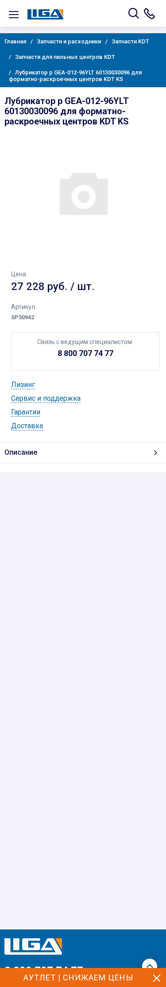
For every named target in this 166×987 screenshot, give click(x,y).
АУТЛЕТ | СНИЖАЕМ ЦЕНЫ (78, 977)
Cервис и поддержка (46, 398)
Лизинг (23, 384)
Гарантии (25, 412)
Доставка (27, 426)
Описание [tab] (20, 452)
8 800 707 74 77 (85, 353)
